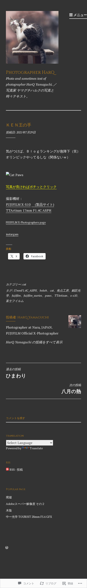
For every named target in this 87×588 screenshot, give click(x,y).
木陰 (9, 510)
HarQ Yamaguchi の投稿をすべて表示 (34, 342)
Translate (36, 448)
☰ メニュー (78, 14)
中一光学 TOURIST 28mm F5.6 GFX (29, 517)
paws (48, 295)
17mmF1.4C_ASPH (25, 290)
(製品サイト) (42, 204)
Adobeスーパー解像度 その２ (25, 504)
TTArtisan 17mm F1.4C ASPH (28, 210)
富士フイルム (15, 301)
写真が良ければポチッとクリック (31, 186)
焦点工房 (63, 290)
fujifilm (16, 295)
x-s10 (73, 295)
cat (24, 284)
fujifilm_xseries (33, 295)
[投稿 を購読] (7, 469)
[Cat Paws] (14, 175)
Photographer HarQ (30, 72)
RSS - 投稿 (16, 469)
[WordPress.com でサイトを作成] (6, 548)
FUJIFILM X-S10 (18, 204)
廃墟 (9, 497)
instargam (12, 234)
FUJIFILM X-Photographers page (26, 222)
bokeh (43, 290)
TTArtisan (60, 295)
